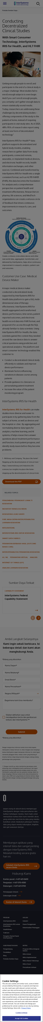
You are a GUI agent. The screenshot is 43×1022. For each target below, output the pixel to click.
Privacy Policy (26, 1008)
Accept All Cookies (21, 1018)
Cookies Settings (21, 1013)
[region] (21, 998)
